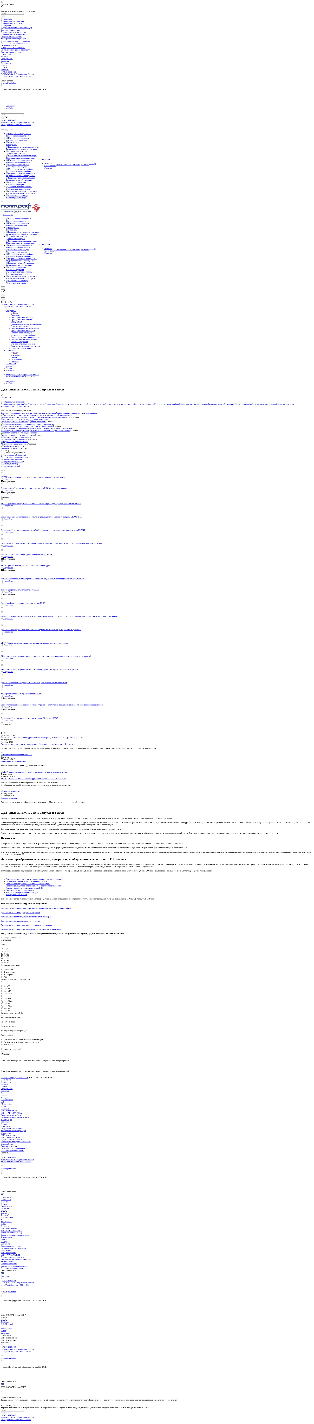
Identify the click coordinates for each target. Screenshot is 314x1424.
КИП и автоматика (9, 1111)
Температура (6, 1120)
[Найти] (3, 16)
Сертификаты (7, 1089)
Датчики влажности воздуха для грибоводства (20, 921)
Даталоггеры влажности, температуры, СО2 (24, 888)
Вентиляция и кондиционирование (16, 1142)
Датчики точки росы (9, 413)
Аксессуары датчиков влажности (69, 413)
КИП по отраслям (8, 1135)
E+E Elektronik (7, 1100)
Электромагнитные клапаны (264, 404)
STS (2, 1102)
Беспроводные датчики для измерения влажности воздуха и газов (33, 886)
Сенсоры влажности (9, 798)
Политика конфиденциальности (14, 1078)
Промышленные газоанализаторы (119, 404)
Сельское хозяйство (9, 1146)
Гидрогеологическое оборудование (193, 404)
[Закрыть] (2, 1390)
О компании (16, 355)
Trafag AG (5, 1097)
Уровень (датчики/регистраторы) (15, 1117)
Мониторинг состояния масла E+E (15, 761)
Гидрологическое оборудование (221, 404)
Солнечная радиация (243, 404)
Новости (4, 1084)
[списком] (4, 468)
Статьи (4, 1086)
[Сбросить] (2, 1051)
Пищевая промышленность (12, 1151)
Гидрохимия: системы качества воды (71, 404)
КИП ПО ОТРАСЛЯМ (10, 1137)
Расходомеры (50, 404)
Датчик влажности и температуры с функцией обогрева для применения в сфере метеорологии (41, 744)
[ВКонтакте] (2, 1195)
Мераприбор (6, 1104)
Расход (4, 1124)
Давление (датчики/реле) (11, 1115)
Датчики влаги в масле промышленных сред (37, 413)
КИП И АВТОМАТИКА (11, 1113)
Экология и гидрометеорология (14, 1148)
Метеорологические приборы (166, 404)
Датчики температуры (95, 404)
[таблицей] (6, 468)
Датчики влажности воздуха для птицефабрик (20, 913)
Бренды (4, 1093)
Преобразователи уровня (34, 404)
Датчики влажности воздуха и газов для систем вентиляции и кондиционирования (36, 908)
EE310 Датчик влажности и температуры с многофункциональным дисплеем (33, 778)
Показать (5, 1054)
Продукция (15, 315)
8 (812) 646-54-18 (9, 72)
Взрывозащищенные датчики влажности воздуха (26, 881)
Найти (4, 1413)
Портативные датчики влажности (20, 890)
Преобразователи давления (12, 404)
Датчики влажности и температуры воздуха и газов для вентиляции (34, 879)
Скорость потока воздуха (143, 404)
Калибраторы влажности (16, 895)
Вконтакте (10, 106)
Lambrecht (5, 1109)
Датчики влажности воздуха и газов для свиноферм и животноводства (31, 929)
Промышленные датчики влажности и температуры (28, 884)
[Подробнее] (1, 752)
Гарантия (5, 1091)
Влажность (5, 1126)
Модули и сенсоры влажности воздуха (22, 892)
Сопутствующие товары (19, 406)
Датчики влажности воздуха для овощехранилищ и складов (26, 925)
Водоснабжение (7, 1144)
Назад (15, 313)
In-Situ (3, 1106)
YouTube (9, 108)
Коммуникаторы (90, 413)
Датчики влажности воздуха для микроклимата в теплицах (26, 917)
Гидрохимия (6, 1133)
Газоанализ (5, 1122)
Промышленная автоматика (12, 1139)
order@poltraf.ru (9, 83)
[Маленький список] (2, 470)
